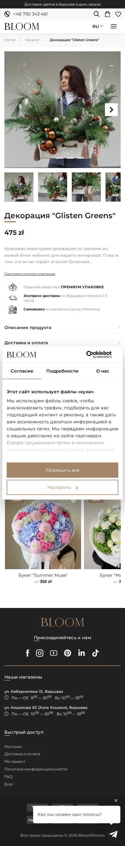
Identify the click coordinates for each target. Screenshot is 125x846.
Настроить (59, 487)
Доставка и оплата (22, 753)
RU (95, 26)
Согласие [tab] (22, 370)
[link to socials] (28, 653)
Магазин (13, 746)
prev (13, 109)
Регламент (14, 761)
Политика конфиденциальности (35, 769)
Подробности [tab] (62, 370)
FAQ (8, 776)
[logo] (21, 26)
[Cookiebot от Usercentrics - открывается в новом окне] (92, 355)
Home (9, 40)
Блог (8, 784)
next (111, 109)
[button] (114, 27)
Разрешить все (62, 470)
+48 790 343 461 (30, 14)
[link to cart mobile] (109, 14)
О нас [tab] (103, 370)
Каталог (32, 40)
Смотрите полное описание (29, 274)
